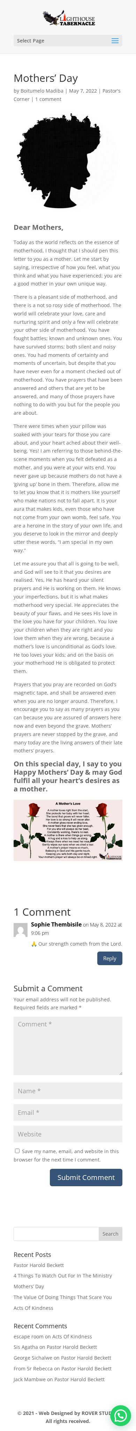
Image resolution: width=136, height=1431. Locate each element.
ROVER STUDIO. (100, 1413)
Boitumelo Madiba (42, 90)
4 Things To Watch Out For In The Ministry (63, 1275)
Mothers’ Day (29, 1286)
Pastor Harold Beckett (39, 1265)
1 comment (48, 99)
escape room (29, 1336)
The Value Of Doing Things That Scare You (63, 1297)
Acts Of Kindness (33, 1308)
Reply (109, 958)
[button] (120, 1415)
